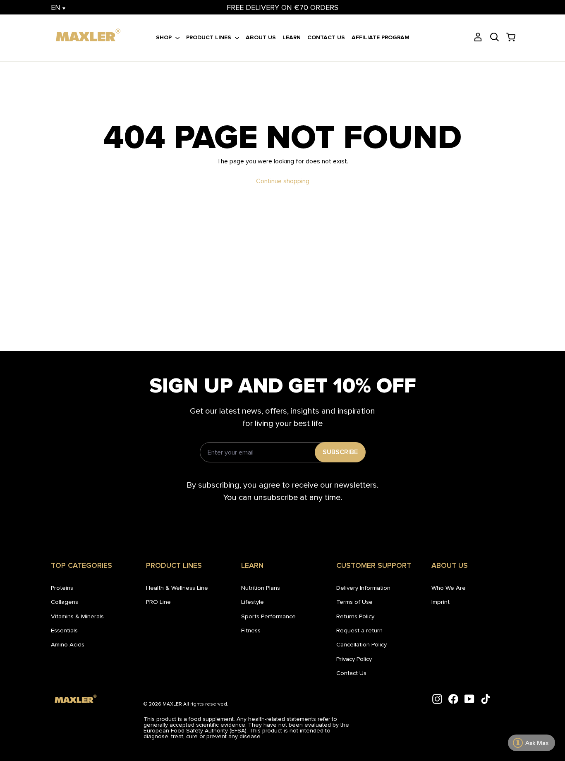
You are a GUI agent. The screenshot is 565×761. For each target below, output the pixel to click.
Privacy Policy (354, 659)
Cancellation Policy (361, 644)
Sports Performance (268, 616)
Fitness (251, 630)
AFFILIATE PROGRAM (380, 37)
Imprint (440, 601)
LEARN (291, 37)
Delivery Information (363, 587)
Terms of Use (354, 601)
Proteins (62, 587)
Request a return (359, 630)
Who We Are (448, 587)
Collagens (64, 601)
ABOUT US (261, 37)
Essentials (64, 630)
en (56, 7)
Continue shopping (282, 181)
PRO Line (158, 601)
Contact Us (351, 673)
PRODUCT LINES (209, 37)
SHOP (164, 37)
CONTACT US (326, 37)
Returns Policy (355, 616)
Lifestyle (252, 601)
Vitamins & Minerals (77, 616)
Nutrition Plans (260, 587)
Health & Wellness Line (177, 587)
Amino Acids (67, 644)
